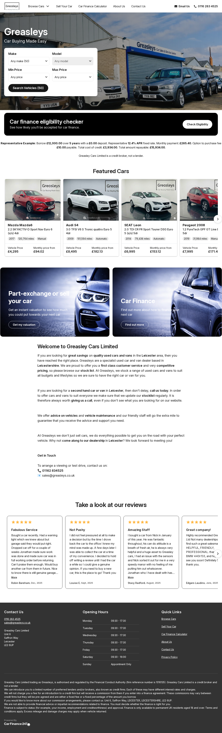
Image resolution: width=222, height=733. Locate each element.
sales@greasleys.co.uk (17, 622)
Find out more (134, 324)
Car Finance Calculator (92, 6)
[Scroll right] (218, 219)
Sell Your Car (64, 6)
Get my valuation (24, 324)
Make (12, 54)
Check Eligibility (197, 124)
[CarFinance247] (17, 724)
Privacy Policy (169, 657)
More (14, 577)
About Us (119, 6)
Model (56, 54)
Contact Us (138, 6)
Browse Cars (36, 6)
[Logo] (14, 6)
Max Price (59, 70)
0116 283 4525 (12, 619)
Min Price (15, 70)
